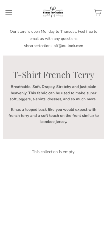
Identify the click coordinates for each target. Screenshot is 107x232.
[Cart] (98, 12)
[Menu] (8, 12)
